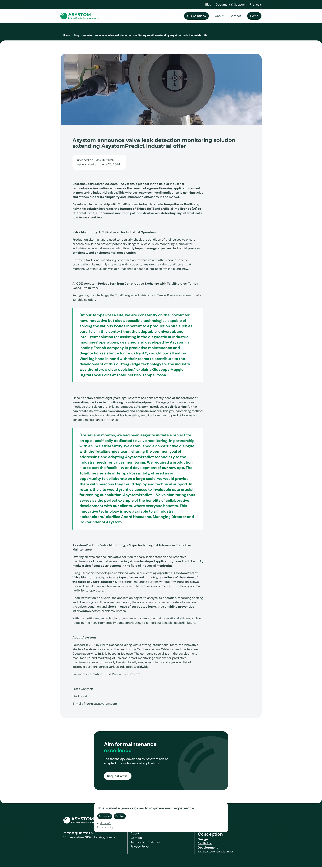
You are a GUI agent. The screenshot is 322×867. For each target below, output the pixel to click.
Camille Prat (205, 843)
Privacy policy (105, 827)
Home (66, 35)
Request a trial (117, 776)
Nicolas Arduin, (206, 851)
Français (256, 5)
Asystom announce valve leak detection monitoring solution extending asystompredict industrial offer (145, 35)
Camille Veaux (225, 851)
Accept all (105, 816)
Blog (76, 35)
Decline (119, 816)
